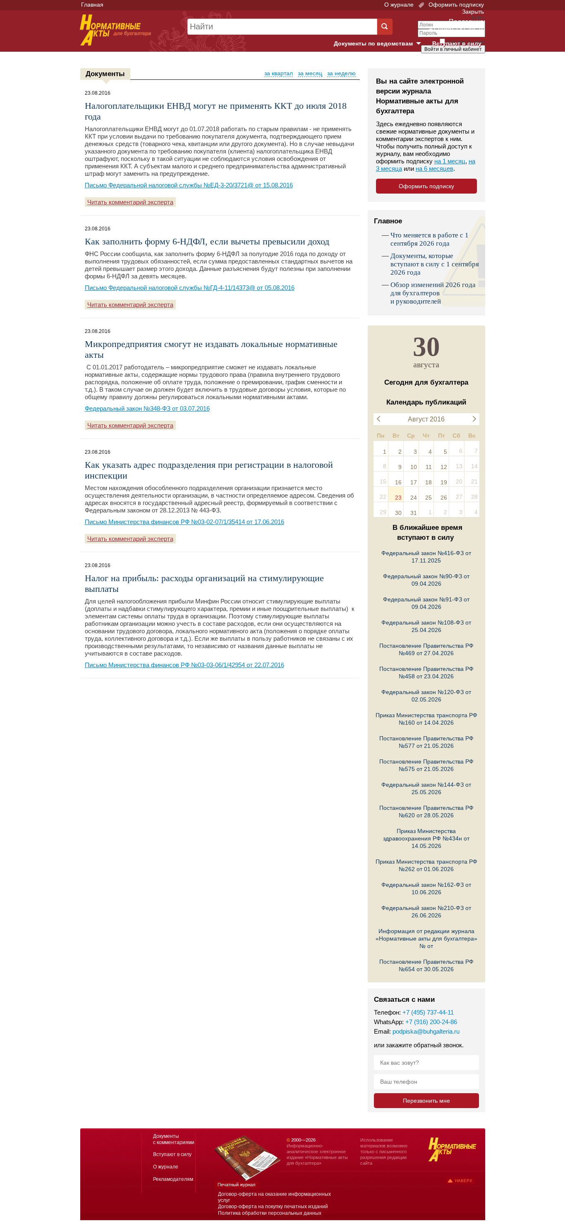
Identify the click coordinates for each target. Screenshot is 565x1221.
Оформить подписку (455, 4)
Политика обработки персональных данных (269, 1213)
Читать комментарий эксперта (130, 202)
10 (413, 467)
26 (444, 497)
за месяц (310, 73)
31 (413, 513)
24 (413, 497)
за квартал (278, 73)
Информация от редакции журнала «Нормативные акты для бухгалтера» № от (426, 938)
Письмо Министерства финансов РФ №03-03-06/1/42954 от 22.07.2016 (184, 664)
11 (429, 467)
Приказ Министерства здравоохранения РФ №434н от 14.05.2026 (426, 838)
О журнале (399, 4)
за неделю (341, 73)
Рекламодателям (173, 1179)
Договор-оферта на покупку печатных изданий (273, 1206)
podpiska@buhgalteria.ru (426, 1031)
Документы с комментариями (173, 1139)
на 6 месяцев (434, 168)
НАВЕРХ (463, 1180)
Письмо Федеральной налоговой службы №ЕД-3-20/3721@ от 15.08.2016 (189, 185)
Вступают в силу (456, 43)
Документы (105, 74)
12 (444, 467)
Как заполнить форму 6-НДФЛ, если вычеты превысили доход (207, 241)
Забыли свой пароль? (454, 56)
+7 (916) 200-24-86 (431, 1021)
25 (428, 497)
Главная (92, 4)
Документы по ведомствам (380, 44)
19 (444, 482)
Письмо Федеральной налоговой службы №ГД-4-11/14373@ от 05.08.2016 (189, 287)
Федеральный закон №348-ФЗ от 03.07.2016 (147, 408)
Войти (439, 63)
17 (413, 482)
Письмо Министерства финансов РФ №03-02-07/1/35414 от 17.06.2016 (184, 521)
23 (398, 497)
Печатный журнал (236, 1184)
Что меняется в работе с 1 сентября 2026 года (429, 239)
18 (428, 482)
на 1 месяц (449, 161)
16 (398, 482)
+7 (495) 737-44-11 (428, 1012)
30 (398, 513)
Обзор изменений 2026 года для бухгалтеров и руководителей (433, 293)
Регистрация (467, 63)
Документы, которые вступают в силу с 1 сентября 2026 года (434, 264)
